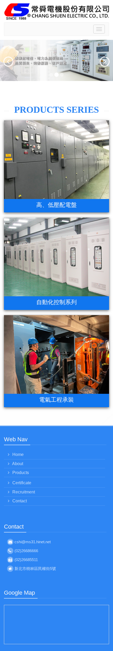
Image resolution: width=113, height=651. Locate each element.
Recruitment (23, 492)
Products (20, 472)
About (17, 463)
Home (17, 454)
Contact (19, 501)
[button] (3, 60)
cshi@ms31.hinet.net (32, 542)
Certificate (21, 483)
